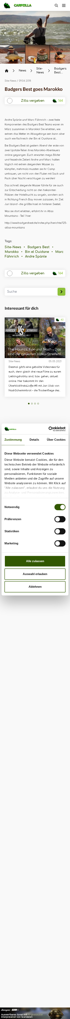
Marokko (12, 252)
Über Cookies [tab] (56, 439)
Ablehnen (35, 586)
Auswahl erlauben (35, 574)
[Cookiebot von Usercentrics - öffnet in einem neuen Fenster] (49, 428)
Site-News (10, 80)
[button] (29, 403)
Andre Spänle (36, 256)
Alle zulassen (35, 561)
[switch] (60, 519)
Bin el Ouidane (37, 252)
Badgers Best (38, 247)
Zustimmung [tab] (13, 439)
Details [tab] (34, 439)
